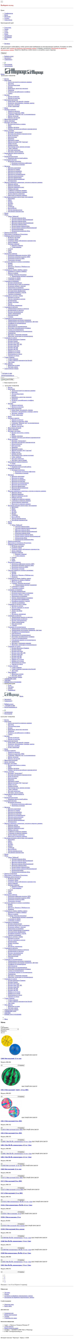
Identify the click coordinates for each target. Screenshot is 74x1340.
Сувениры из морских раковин (17, 192)
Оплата (10, 688)
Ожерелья (11, 90)
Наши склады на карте (11, 1328)
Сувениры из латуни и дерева (13, 295)
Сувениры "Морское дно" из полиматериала (21, 114)
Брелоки (6, 95)
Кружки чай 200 (13, 347)
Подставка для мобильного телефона (19, 328)
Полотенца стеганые (14, 260)
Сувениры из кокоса (14, 279)
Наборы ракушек (13, 189)
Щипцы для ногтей (14, 117)
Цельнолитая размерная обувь (21, 231)
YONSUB (11, 206)
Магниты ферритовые (15, 177)
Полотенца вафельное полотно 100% (19, 255)
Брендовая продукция (11, 100)
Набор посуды (12, 143)
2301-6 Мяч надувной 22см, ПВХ (11, 1133)
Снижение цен (8, 1313)
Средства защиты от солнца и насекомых (17, 261)
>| (4, 1281)
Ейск (5, 39)
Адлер (6, 32)
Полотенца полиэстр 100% (16, 258)
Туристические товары (11, 368)
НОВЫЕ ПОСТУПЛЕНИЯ (12, 682)
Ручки (10, 155)
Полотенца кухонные (18, 164)
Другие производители (15, 210)
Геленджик (7, 27)
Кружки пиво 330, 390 (15, 344)
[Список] (1, 1026)
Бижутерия (7, 80)
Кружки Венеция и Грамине (16, 339)
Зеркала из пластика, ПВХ (16, 113)
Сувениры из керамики (11, 281)
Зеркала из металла (14, 111)
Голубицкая (8, 37)
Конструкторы (12, 137)
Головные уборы (13, 239)
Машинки (11, 138)
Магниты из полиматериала (16, 174)
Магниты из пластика (14, 172)
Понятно (3, 53)
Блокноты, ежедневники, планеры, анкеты (21, 103)
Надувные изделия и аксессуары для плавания (18, 197)
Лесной (10, 265)
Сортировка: (4, 1027)
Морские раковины (14, 185)
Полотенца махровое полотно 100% (19, 257)
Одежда (10, 249)
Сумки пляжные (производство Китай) (20, 360)
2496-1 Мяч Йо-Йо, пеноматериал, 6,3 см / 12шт (16, 1145)
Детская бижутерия (14, 85)
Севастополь (8, 20)
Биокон (10, 263)
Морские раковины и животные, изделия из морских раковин (23, 182)
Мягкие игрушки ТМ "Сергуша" (18, 142)
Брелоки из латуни (13, 297)
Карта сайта (8, 1306)
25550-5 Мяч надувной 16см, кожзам (12, 1229)
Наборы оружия (13, 145)
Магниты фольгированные (16, 179)
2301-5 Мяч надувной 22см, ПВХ (11, 1121)
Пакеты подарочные (10, 232)
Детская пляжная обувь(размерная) (22, 219)
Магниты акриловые (14, 168)
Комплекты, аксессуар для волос (18, 88)
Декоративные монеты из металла (18, 308)
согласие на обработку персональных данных (22, 48)
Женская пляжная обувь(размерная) (22, 223)
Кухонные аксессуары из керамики (19, 284)
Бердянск (7, 43)
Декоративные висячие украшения (22, 276)
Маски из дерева (13, 273)
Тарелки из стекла (13, 355)
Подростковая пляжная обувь (21, 226)
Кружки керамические (15, 283)
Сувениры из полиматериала (13, 318)
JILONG (10, 203)
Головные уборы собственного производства (22, 240)
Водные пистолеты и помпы (17, 124)
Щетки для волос (13, 116)
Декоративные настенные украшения (19, 320)
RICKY (10, 205)
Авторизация (8, 66)
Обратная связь (9, 1304)
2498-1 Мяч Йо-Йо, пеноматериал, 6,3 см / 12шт (16, 1157)
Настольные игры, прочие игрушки (19, 147)
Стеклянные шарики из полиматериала (20, 331)
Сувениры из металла (11, 307)
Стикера (10, 317)
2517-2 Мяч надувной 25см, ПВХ (11, 1181)
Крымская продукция (11, 156)
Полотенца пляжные (10, 253)
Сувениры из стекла (10, 338)
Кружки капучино (13, 342)
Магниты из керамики (15, 171)
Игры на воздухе (13, 135)
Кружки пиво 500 (13, 346)
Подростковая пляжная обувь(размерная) (24, 227)
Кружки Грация (13, 341)
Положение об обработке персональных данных (19, 1297)
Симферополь (8, 13)
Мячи (9, 125)
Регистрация (8, 64)
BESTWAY (11, 198)
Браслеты (11, 83)
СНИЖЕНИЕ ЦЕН (10, 679)
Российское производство (16, 211)
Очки (9, 250)
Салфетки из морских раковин (17, 190)
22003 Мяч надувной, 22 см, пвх (11, 1058)
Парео (10, 252)
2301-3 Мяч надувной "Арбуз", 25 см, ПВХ (14, 1090)
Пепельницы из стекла (15, 354)
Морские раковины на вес (16, 187)
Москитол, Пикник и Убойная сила (19, 266)
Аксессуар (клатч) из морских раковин (20, 82)
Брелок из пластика (14, 98)
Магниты (7, 166)
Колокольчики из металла (16, 310)
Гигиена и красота (10, 109)
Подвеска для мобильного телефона (19, 91)
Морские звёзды (13, 184)
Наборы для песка (13, 127)
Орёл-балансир (12, 325)
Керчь (6, 15)
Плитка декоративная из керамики (18, 289)
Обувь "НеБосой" (13, 216)
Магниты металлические (15, 176)
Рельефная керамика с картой (17, 292)
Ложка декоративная (14, 313)
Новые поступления (10, 1315)
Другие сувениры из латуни (16, 299)
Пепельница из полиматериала (17, 326)
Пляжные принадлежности (12, 236)
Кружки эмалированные (15, 312)
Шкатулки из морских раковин (17, 195)
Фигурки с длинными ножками (17, 334)
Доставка (11, 687)
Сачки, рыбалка (13, 148)
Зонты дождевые (9, 121)
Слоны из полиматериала (16, 329)
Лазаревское (8, 35)
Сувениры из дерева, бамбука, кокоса (15, 270)
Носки (6, 213)
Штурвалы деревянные (15, 305)
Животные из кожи (14, 365)
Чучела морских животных (16, 193)
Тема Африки (8, 363)
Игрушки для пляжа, (10, 122)
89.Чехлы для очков (14, 237)
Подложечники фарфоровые (16, 291)
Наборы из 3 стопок (14, 351)
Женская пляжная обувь (19, 221)
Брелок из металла (13, 96)
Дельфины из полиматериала (17, 323)
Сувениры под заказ (10, 1318)
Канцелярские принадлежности (14, 153)
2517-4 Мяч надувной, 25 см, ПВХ (12, 1193)
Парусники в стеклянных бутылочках (16, 234)
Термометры (12, 333)
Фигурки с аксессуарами (15, 151)
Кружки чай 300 (13, 349)
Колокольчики (12, 300)
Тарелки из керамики (14, 294)
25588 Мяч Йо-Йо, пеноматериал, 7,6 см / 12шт (16, 1241)
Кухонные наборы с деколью (17, 286)
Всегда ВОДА (12, 208)
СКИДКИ (7, 680)
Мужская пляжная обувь (19, 224)
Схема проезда (8, 1326)
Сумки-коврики (16, 247)
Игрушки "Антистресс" (15, 132)
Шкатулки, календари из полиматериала (20, 336)
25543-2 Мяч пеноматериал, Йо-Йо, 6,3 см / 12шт (16, 1205)
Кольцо (10, 87)
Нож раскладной (13, 315)
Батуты (6, 79)
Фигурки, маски (13, 367)
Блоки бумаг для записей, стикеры (18, 101)
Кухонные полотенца (14, 161)
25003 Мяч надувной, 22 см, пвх (11, 1169)
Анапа (6, 29)
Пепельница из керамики (16, 287)
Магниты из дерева (14, 169)
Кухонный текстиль (10, 159)
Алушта (6, 18)
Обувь (6, 215)
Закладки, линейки (14, 104)
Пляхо (6, 34)
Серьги (10, 93)
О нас (9, 685)
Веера (6, 108)
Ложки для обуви (13, 302)
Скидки (6, 1316)
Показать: (4, 1031)
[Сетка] (3, 1026)
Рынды (10, 304)
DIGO (10, 200)
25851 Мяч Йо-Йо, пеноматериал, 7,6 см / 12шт (16, 1265)
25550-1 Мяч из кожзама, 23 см (11, 1217)
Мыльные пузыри (13, 140)
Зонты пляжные (13, 242)
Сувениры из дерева (14, 278)
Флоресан (11, 268)
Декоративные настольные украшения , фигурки (23, 321)
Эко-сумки (11, 362)
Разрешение (11, 690)
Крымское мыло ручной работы (18, 158)
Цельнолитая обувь (17, 229)
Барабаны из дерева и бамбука (17, 271)
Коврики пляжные (13, 244)
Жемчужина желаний (11, 119)
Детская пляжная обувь (19, 218)
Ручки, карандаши (13, 106)
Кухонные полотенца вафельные (22, 163)
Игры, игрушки (9, 130)
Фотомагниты (12, 181)
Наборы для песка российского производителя (22, 129)
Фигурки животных (14, 150)
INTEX (10, 202)
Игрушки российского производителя (19, 134)
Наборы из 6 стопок (14, 352)
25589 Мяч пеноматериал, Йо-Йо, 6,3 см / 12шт (16, 1253)
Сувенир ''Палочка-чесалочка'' (17, 274)
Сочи (6, 31)
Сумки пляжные (9, 357)
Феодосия (7, 16)
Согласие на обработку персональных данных (18, 1296)
